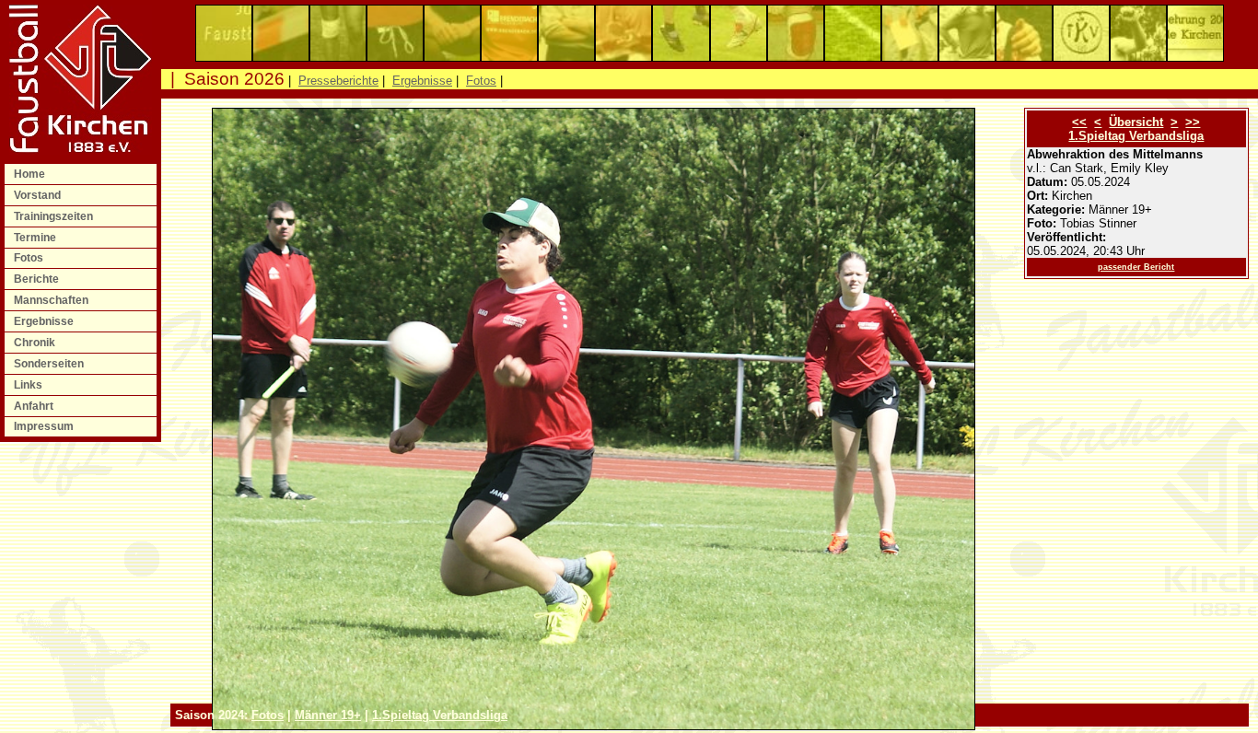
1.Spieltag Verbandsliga (1136, 136)
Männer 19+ (328, 715)
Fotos (30, 257)
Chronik (36, 342)
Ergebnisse (45, 321)
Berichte (38, 279)
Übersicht (1136, 122)
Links (29, 384)
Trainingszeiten (55, 216)
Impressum (45, 426)
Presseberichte (338, 80)
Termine (36, 237)
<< (1079, 122)
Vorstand (39, 195)
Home (31, 174)
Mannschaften (52, 300)
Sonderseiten (50, 363)
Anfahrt (35, 406)
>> (1192, 122)
